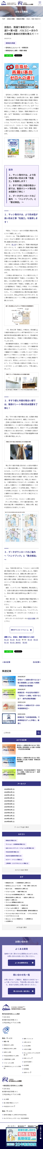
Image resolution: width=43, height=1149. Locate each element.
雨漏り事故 (23, 50)
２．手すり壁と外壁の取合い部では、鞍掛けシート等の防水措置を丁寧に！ (22, 188)
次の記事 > (37, 662)
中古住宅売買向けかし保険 (11, 1056)
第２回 (12, 640)
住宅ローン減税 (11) (11, 900)
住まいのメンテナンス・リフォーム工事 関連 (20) (20, 848)
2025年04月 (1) (9, 804)
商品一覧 (6, 1041)
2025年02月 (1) (9, 810)
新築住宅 (25, 47)
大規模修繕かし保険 (9, 1059)
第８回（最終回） (15, 642)
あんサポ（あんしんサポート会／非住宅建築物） (16, 1118)
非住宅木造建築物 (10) (12, 905)
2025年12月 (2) (9, 795)
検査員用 (31, 1126)
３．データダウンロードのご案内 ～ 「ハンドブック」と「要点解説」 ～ (22, 199)
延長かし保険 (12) (29, 897)
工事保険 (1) (29, 919)
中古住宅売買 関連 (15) (12, 852)
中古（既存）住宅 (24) (30, 886)
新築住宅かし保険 (11, 50)
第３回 (18, 640)
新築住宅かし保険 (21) (21, 888)
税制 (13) (30, 894)
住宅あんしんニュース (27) (13, 886)
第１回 (14, 244)
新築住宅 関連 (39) (11, 840)
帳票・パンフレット (28, 1038)
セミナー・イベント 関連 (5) (14, 859)
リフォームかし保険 (9, 1063)
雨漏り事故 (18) (22, 891)
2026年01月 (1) (9, 792)
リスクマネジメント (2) (12, 916)
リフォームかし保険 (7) (12, 908)
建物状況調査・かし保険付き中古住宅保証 (15, 1115)
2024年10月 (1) (9, 818)
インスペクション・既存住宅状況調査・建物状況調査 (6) (22, 910)
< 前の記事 (6, 662)
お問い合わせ (27, 1042)
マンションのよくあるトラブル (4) (15, 913)
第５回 (30, 640)
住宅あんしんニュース (13, 47)
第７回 (6, 642)
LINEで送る (9, 55)
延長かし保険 (7, 1052)
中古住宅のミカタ (8, 1106)
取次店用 (21, 1126)
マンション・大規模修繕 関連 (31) (15, 844)
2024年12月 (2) (9, 816)
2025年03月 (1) (9, 807)
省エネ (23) (9, 888)
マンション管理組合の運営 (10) (14, 902)
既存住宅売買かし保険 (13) (13, 897)
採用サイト (26, 1072)
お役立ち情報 (27, 1049)
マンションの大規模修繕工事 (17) (15, 894)
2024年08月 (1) (9, 821)
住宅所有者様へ (28, 1062)
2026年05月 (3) (9, 789)
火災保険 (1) (9, 921)
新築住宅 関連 (10, 43)
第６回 (36, 640)
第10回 (25, 642)
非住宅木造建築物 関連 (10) (13, 856)
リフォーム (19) (10, 891)
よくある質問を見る (21, 963)
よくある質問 (27, 1046)
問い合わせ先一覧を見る (21, 991)
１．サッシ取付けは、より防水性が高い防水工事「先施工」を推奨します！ (22, 178)
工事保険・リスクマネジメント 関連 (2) (17, 863)
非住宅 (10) (24, 905)
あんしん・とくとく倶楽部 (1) (14, 919)
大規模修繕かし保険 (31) (23, 883)
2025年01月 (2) (9, 813)
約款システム (27, 1058)
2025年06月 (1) (9, 801)
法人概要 (6, 1099)
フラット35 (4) (32, 913)
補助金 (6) (25, 908)
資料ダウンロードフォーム (19, 630)
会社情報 (26, 1065)
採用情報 (26, 1069)
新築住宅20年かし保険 (10, 1048)
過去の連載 (31, 618)
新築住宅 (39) (9, 883)
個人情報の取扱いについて (11, 1103)
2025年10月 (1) (9, 798)
